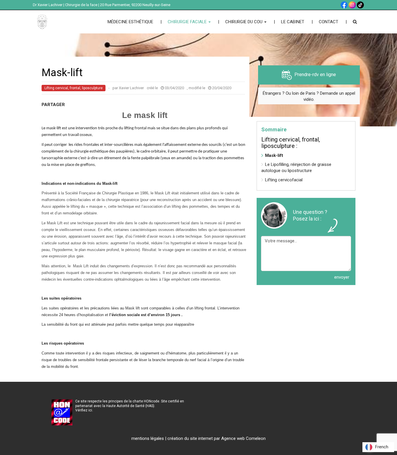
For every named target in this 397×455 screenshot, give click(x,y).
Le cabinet (292, 21)
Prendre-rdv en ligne (314, 74)
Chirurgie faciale (188, 21)
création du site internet (190, 438)
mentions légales (147, 438)
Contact (328, 21)
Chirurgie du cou (244, 21)
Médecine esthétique (130, 21)
